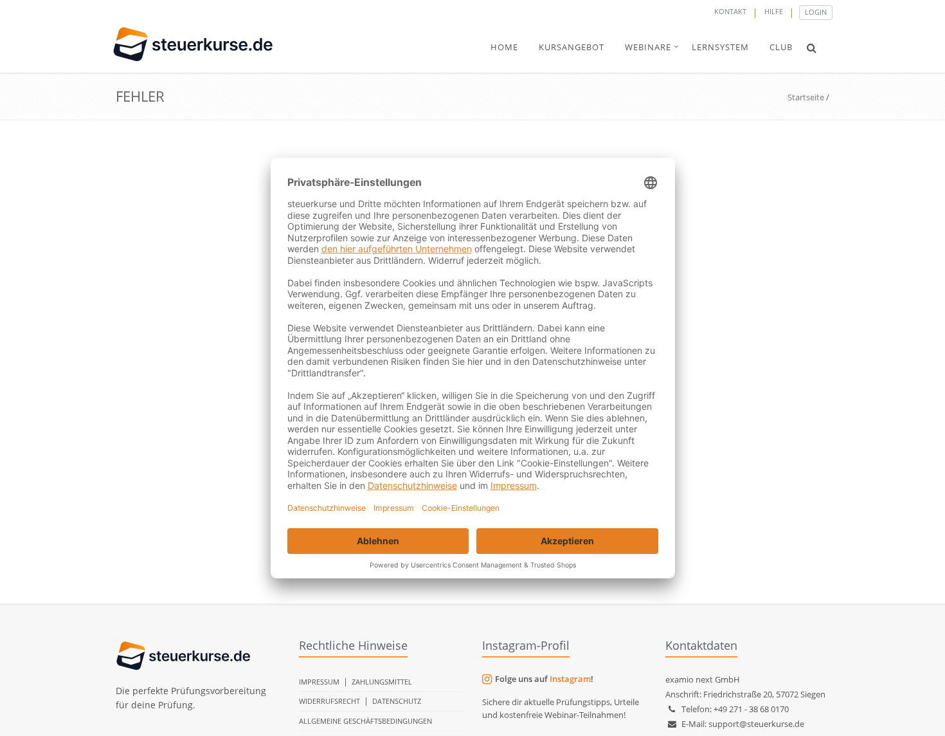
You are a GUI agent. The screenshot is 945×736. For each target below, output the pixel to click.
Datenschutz (396, 701)
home (504, 47)
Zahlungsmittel (382, 681)
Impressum (319, 681)
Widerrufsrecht (329, 701)
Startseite (806, 97)
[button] (812, 47)
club (781, 47)
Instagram (570, 679)
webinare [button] (648, 47)
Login (816, 12)
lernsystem (720, 47)
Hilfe (773, 11)
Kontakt (730, 11)
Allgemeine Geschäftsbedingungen (365, 721)
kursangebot (571, 47)
